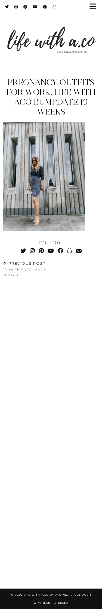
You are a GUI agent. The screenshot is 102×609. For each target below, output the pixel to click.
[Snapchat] (54, 6)
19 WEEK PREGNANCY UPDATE (24, 269)
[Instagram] (16, 6)
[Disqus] (51, 362)
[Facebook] (45, 6)
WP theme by (51, 603)
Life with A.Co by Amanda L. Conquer (57, 594)
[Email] (79, 250)
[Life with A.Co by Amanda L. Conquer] (51, 34)
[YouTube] (35, 6)
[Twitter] (7, 6)
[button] (94, 7)
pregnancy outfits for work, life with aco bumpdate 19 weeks (51, 97)
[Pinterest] (25, 6)
